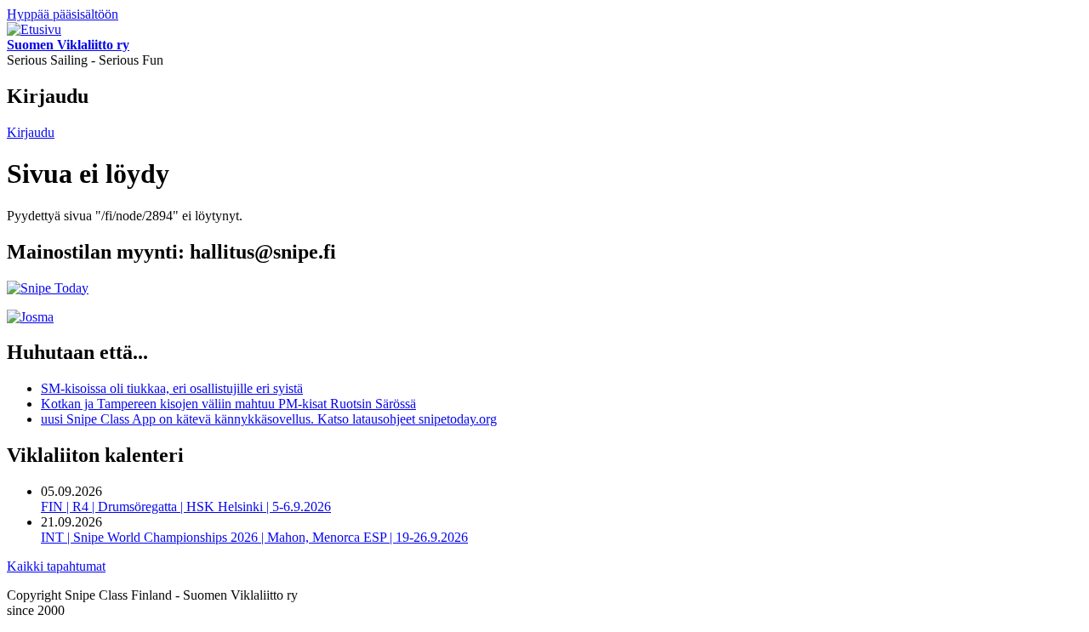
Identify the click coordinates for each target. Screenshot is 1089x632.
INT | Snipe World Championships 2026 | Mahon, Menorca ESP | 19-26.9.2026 (254, 537)
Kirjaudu (30, 132)
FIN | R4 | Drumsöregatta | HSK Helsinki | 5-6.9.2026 (186, 506)
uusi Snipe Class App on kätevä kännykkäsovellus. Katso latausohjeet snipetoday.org (269, 419)
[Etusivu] (34, 29)
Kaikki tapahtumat (56, 566)
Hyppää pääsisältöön (62, 14)
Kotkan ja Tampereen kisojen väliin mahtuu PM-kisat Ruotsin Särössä (228, 403)
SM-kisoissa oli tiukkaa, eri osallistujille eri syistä (172, 388)
